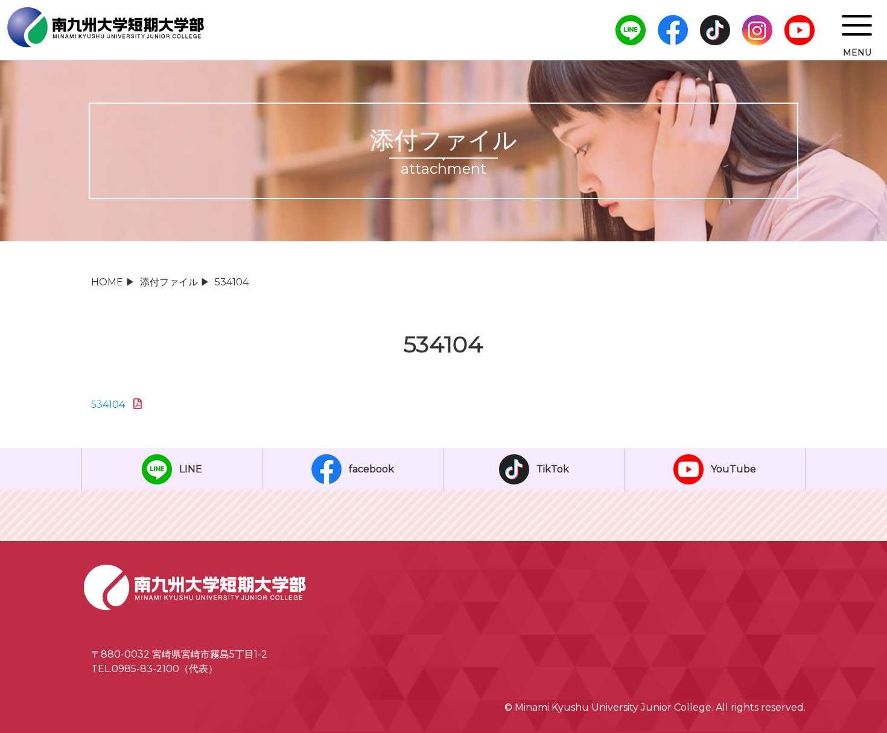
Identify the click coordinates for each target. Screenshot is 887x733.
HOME (107, 282)
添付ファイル (169, 282)
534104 (108, 404)
